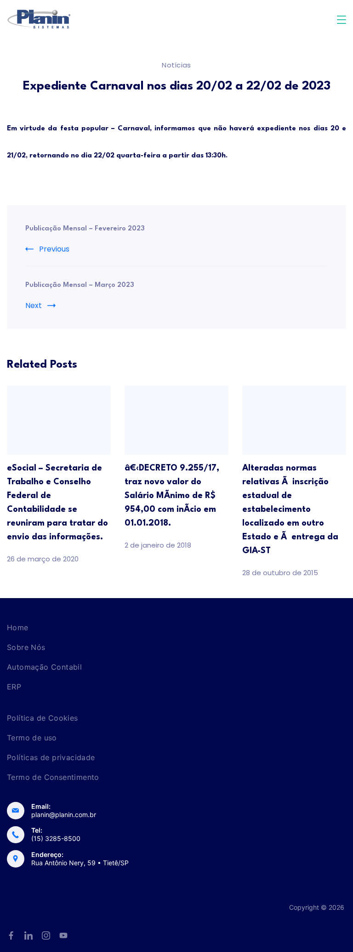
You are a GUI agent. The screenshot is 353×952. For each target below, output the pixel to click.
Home (17, 627)
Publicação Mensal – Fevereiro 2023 (85, 228)
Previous (54, 249)
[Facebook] (11, 935)
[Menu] (341, 19)
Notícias (176, 65)
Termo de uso (32, 737)
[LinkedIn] (28, 935)
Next (33, 305)
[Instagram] (46, 935)
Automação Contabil (44, 667)
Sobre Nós (26, 647)
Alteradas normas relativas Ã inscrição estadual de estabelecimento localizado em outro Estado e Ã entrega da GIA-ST (290, 509)
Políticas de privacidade (51, 757)
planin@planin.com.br (63, 814)
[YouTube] (63, 935)
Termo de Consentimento (53, 777)
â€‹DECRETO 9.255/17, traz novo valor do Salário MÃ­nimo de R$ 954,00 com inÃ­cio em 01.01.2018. (172, 495)
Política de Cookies (42, 717)
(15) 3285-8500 (55, 838)
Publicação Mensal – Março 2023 (79, 285)
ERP (14, 686)
